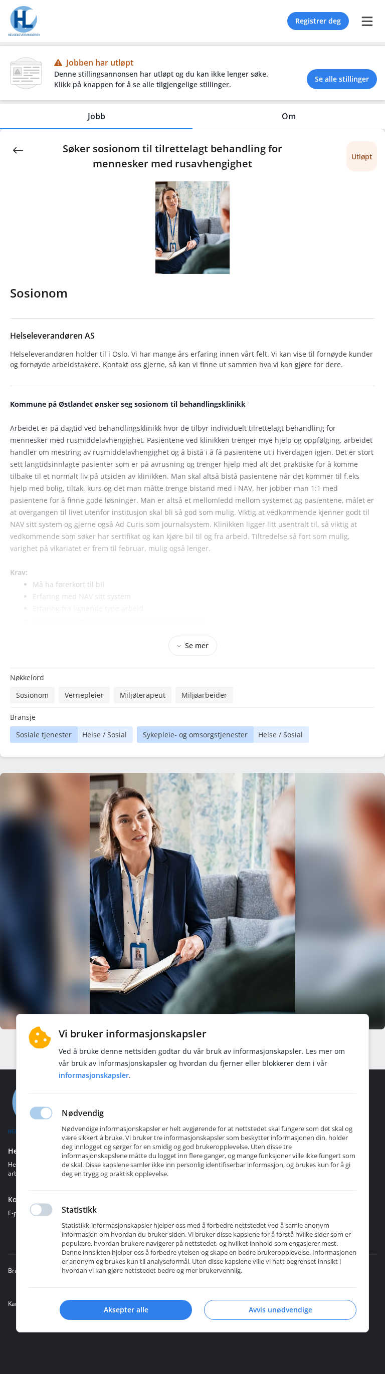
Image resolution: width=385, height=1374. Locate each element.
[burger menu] (367, 21)
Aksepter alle (126, 1309)
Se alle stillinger (342, 79)
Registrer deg (318, 21)
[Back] (18, 149)
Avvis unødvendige (280, 1309)
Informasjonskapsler (94, 1075)
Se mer (197, 645)
